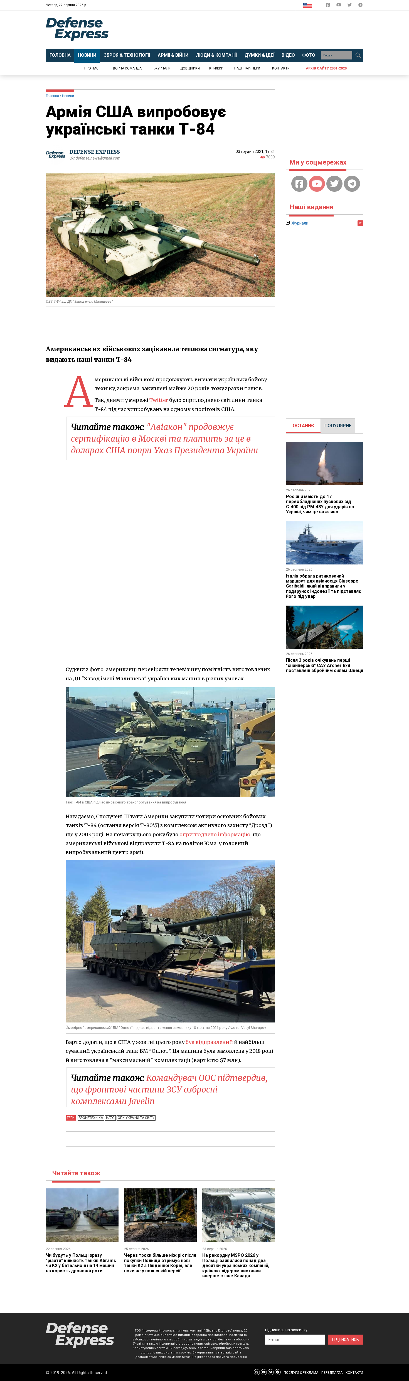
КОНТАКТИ (354, 1373)
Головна (52, 96)
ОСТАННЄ (303, 425)
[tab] (303, 425)
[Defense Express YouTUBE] (339, 6)
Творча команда (126, 68)
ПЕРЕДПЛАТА (332, 1373)
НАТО (110, 1118)
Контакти (281, 68)
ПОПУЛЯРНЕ (337, 425)
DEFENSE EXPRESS (95, 152)
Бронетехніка (91, 1118)
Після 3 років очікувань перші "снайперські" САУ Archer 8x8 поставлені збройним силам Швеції (324, 665)
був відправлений (209, 1042)
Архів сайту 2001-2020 (326, 68)
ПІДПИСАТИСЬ (345, 1339)
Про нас (91, 68)
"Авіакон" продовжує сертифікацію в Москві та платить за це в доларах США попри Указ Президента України (164, 439)
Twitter (158, 400)
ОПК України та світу (136, 1118)
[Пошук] (358, 55)
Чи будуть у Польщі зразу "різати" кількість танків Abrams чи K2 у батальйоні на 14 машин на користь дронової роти (81, 1263)
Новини (68, 96)
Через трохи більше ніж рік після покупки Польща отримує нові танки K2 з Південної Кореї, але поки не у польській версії (160, 1263)
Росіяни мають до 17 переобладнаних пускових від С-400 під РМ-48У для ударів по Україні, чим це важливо (320, 504)
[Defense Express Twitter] (350, 6)
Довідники (190, 68)
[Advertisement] (250, 30)
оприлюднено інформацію (214, 834)
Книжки (216, 68)
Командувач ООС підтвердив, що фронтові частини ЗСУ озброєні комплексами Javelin (169, 1089)
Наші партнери (247, 68)
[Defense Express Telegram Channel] (360, 6)
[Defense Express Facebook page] (328, 6)
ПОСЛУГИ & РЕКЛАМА (301, 1373)
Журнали (162, 68)
